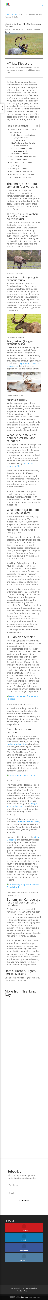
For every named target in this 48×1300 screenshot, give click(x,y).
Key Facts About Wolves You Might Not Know (23, 1084)
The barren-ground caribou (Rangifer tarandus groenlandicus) (24, 137)
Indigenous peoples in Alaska (20, 464)
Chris (11, 1012)
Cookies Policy (22, 1291)
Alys (8, 29)
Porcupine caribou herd (28, 821)
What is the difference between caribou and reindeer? (23, 158)
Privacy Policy (31, 1288)
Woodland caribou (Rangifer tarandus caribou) (24, 144)
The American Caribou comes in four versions (23, 131)
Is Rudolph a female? (18, 168)
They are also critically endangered (23, 364)
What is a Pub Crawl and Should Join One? (22, 1008)
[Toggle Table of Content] (36, 126)
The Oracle (15, 14)
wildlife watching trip (16, 744)
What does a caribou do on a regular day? (22, 164)
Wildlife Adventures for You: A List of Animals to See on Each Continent (22, 1109)
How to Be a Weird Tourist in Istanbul (22, 1057)
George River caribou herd (22, 805)
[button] (2, 108)
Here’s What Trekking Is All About (21, 1130)
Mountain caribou (21, 153)
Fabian (16, 1059)
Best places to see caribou (21, 171)
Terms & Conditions (16, 1288)
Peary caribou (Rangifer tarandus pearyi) (23, 149)
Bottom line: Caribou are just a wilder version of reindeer (22, 176)
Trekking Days (14, 1132)
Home (7, 14)
